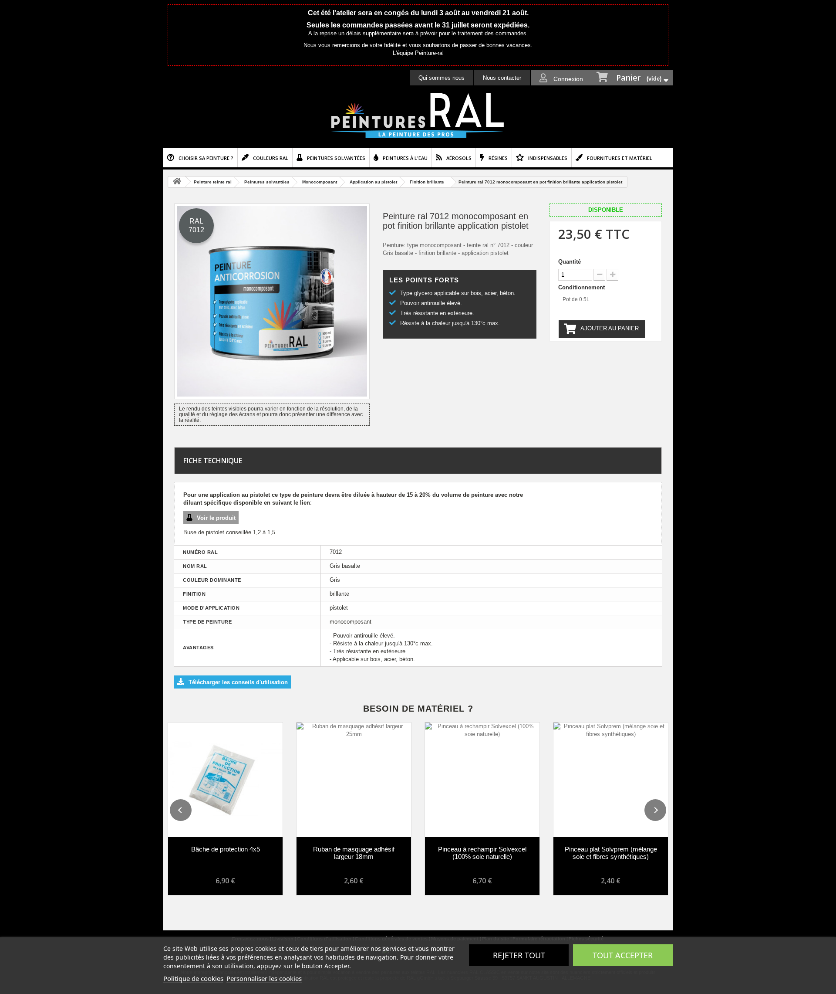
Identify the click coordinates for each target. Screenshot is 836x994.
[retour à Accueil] (177, 181)
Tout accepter (623, 955)
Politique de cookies (193, 978)
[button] (181, 810)
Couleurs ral (270, 158)
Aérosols (459, 158)
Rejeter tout (519, 955)
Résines (498, 158)
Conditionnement (582, 287)
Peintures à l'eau (405, 158)
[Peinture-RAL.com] (418, 116)
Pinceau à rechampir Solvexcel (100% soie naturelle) (482, 852)
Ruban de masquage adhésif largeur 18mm (353, 852)
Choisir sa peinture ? (206, 158)
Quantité (569, 261)
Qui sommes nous (441, 78)
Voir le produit (216, 518)
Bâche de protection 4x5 (225, 849)
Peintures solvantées (336, 158)
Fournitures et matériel (619, 158)
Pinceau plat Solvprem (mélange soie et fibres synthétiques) (611, 852)
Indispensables (547, 158)
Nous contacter (502, 78)
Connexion (567, 78)
